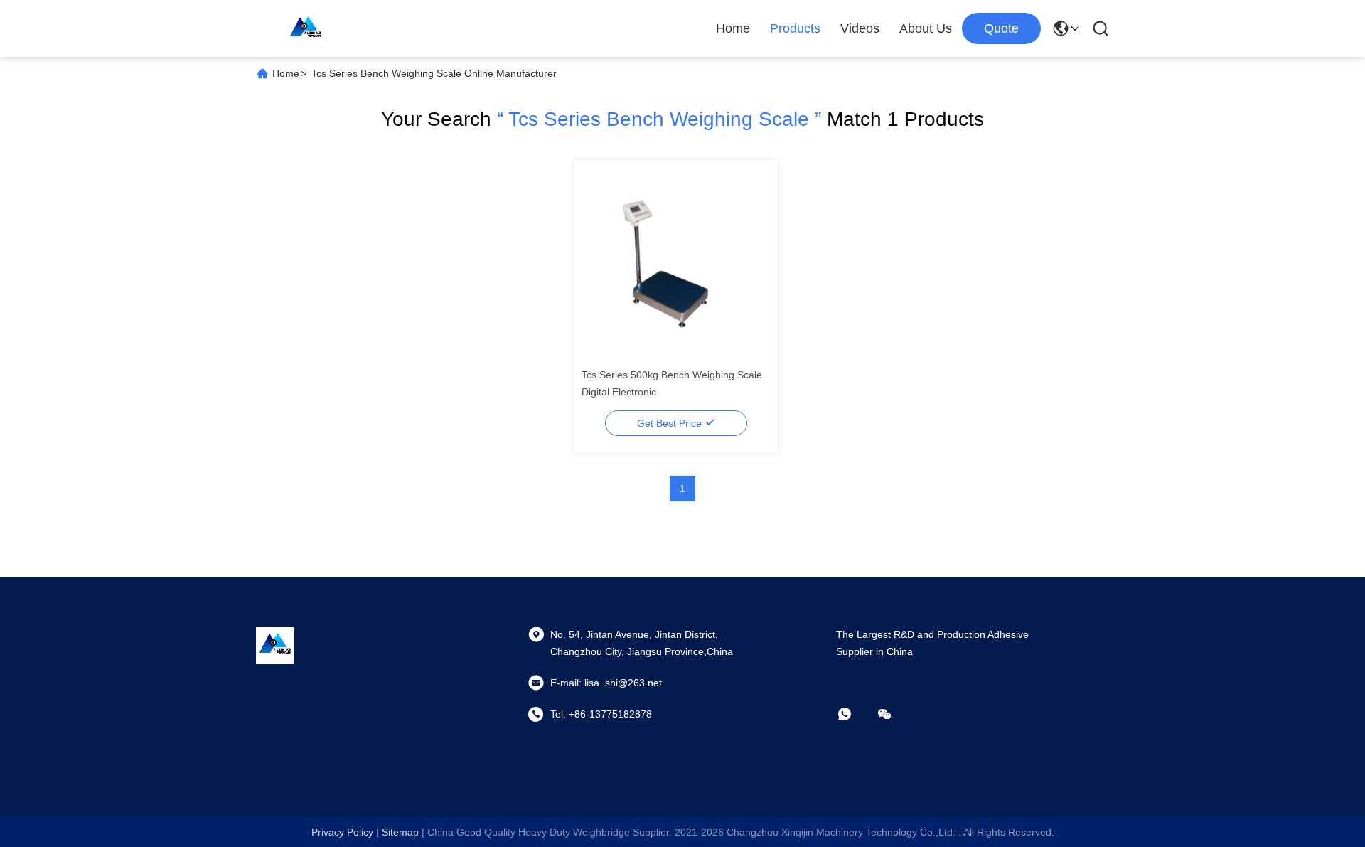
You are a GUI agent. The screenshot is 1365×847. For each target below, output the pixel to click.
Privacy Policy (342, 832)
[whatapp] (854, 714)
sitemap (400, 832)
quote (1001, 28)
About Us (925, 28)
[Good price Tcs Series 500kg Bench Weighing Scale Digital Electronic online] (676, 261)
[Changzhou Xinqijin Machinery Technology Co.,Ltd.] (306, 28)
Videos (859, 28)
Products (795, 28)
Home (733, 28)
